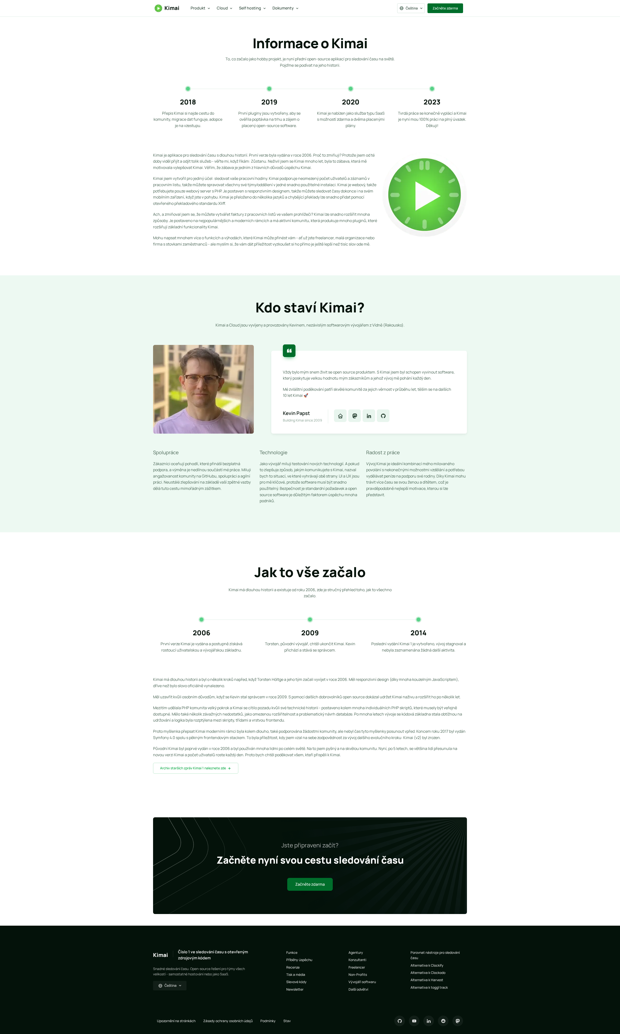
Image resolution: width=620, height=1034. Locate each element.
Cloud (222, 8)
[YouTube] (414, 1021)
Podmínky (268, 1020)
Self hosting (250, 8)
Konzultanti (357, 959)
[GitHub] (399, 1021)
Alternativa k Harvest (427, 980)
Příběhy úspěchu (299, 959)
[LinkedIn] (428, 1021)
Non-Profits (358, 974)
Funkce (291, 952)
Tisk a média (295, 974)
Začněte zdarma (445, 8)
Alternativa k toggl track (429, 987)
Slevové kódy (296, 981)
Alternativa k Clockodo (428, 972)
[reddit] (443, 1021)
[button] (340, 415)
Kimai (171, 8)
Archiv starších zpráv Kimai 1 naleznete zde (193, 768)
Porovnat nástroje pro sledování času (435, 955)
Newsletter (294, 989)
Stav (287, 1020)
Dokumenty (283, 8)
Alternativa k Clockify (427, 965)
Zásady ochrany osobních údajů (228, 1020)
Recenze (293, 967)
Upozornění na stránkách (176, 1020)
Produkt (198, 8)
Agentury (356, 952)
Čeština (412, 8)
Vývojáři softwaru (362, 981)
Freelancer (357, 967)
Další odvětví (358, 989)
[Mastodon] (457, 1021)
